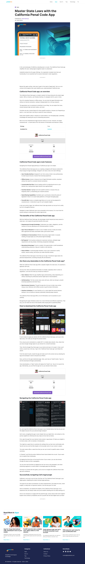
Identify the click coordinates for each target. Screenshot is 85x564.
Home (51, 1)
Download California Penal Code (42, 156)
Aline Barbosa (25, 18)
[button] (78, 2)
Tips (67, 1)
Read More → (7, 539)
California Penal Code (44, 135)
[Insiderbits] (9, 2)
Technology (72, 1)
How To (61, 1)
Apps (56, 1)
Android (50, 129)
